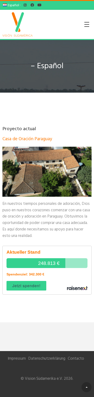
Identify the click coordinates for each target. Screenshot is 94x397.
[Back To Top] (86, 387)
